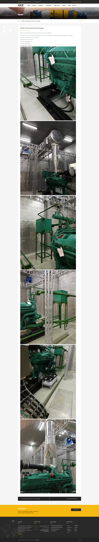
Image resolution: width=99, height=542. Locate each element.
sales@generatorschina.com (25, 1)
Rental (76, 530)
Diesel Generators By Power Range (56, 527)
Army (68, 525)
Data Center (69, 527)
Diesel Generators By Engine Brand (56, 525)
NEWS (69, 5)
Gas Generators (53, 530)
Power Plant (69, 530)
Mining (76, 529)
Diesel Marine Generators (55, 529)
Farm (68, 532)
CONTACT (74, 5)
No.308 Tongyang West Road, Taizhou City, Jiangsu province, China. (44, 530)
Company (34, 5)
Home (29, 5)
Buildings (76, 525)
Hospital (68, 529)
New (19, 21)
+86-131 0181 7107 (37, 1)
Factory (76, 527)
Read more (20, 533)
